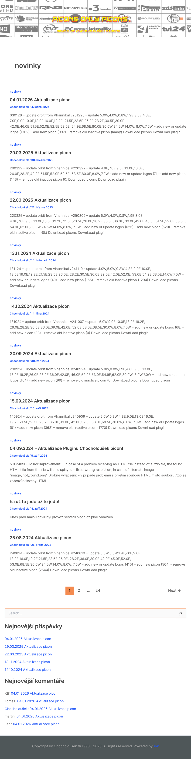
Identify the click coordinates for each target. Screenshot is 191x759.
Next (174, 590)
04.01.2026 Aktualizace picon (40, 99)
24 (98, 590)
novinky (15, 91)
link (156, 746)
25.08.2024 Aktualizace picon (40, 537)
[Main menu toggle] (181, 18)
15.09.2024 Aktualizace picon (40, 400)
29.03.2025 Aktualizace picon (40, 152)
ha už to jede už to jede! (34, 501)
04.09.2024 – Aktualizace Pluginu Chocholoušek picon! (66, 448)
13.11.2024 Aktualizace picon (39, 253)
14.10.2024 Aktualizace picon (40, 306)
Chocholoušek (16, 709)
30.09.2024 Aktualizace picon (40, 353)
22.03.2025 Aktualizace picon (40, 200)
